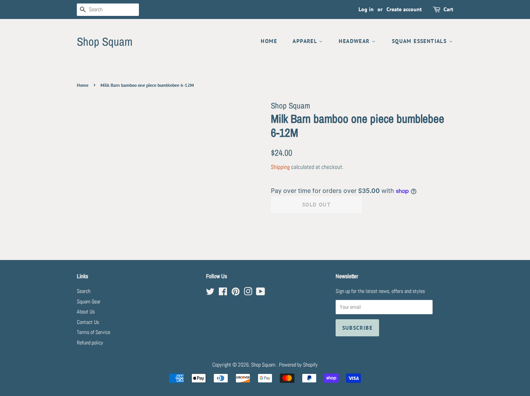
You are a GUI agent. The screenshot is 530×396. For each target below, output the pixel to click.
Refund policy (90, 342)
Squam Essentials (420, 41)
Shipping (280, 166)
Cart (448, 9)
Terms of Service (93, 332)
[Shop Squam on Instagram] (248, 293)
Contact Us (88, 322)
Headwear (355, 41)
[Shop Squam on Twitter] (210, 293)
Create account (404, 9)
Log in (366, 9)
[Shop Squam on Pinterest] (235, 293)
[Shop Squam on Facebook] (222, 293)
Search (83, 291)
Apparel (306, 41)
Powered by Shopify (298, 365)
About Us (86, 311)
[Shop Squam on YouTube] (260, 293)
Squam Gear (88, 301)
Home (269, 41)
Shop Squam (104, 41)
